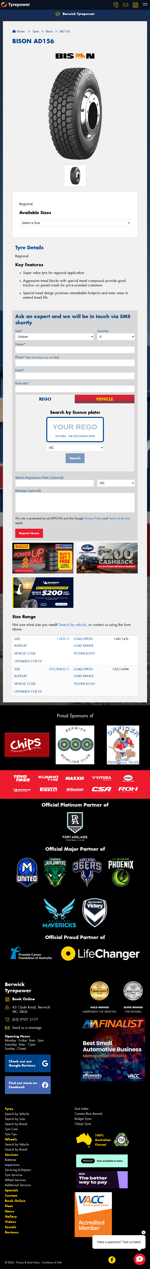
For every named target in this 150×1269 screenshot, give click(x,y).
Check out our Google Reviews (22, 1063)
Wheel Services (15, 1180)
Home (20, 31)
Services (11, 1155)
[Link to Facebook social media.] (111, 1259)
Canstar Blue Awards (88, 1114)
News (9, 1211)
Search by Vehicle (17, 1114)
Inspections (12, 1165)
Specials (11, 1190)
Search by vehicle (72, 624)
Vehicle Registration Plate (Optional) (39, 478)
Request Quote (29, 533)
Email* (19, 370)
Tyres (9, 1109)
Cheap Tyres (83, 1124)
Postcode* (22, 383)
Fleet (9, 1206)
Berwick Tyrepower (78, 14)
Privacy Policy (93, 518)
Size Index (81, 1109)
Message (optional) (28, 491)
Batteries (10, 1160)
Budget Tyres (83, 1119)
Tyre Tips (11, 1134)
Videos (10, 1222)
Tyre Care (11, 1129)
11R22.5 (62, 639)
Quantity (103, 331)
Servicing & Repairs (18, 1170)
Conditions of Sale (52, 1262)
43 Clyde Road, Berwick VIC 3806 (31, 1009)
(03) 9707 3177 (25, 1019)
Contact (11, 1195)
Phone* (37, 357)
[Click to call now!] (116, 5)
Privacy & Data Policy (28, 1262)
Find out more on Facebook (23, 1085)
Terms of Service (119, 518)
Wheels (11, 1139)
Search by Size (15, 1119)
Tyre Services (13, 1175)
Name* (20, 344)
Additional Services (18, 1185)
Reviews (12, 1232)
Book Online (15, 1201)
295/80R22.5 (59, 669)
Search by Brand (16, 1124)
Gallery (11, 1216)
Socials (10, 1227)
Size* (19, 331)
